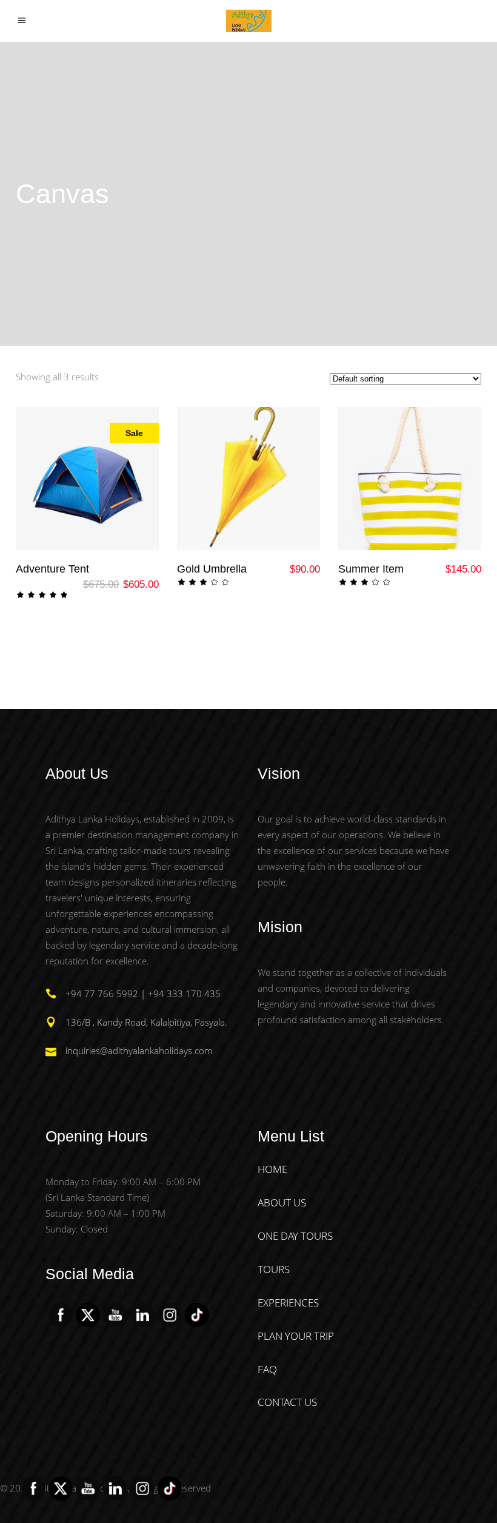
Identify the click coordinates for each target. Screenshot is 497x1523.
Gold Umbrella (212, 569)
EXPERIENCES (288, 1303)
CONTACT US (287, 1402)
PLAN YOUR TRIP (296, 1336)
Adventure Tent (52, 569)
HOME (272, 1169)
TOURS (274, 1269)
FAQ (267, 1369)
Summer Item (371, 569)
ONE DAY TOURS (295, 1236)
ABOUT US (282, 1202)
